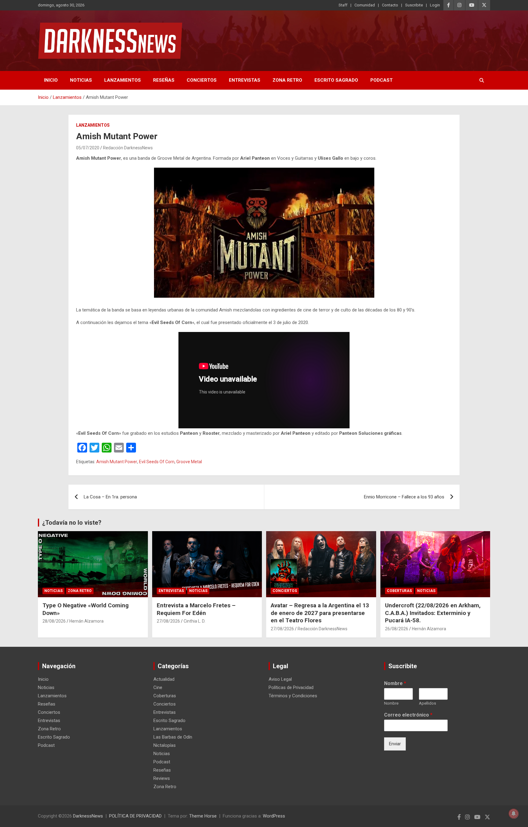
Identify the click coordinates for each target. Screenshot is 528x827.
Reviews (161, 778)
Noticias (81, 80)
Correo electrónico (408, 715)
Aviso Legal (280, 679)
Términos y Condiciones (293, 695)
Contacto (390, 5)
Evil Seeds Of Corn (156, 461)
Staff (343, 5)
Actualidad (163, 679)
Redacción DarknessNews (128, 147)
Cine (157, 687)
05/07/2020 (87, 147)
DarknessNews (88, 816)
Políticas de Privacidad (291, 687)
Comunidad (364, 5)
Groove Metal (189, 461)
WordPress (274, 816)
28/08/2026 (54, 621)
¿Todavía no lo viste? (71, 522)
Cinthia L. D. (194, 621)
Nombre (395, 683)
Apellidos (427, 703)
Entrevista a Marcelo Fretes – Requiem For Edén (196, 609)
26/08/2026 (396, 628)
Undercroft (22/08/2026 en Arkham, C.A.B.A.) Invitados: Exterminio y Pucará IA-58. (433, 613)
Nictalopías (164, 745)
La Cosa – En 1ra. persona (110, 497)
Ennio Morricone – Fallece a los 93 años (404, 497)
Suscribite (414, 5)
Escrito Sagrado (336, 80)
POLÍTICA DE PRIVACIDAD (135, 816)
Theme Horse (203, 816)
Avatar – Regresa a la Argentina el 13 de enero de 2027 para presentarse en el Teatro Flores (320, 613)
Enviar (395, 744)
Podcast (381, 80)
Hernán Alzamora (86, 621)
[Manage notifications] (514, 813)
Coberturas (399, 591)
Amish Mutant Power (116, 461)
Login (435, 5)
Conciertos (202, 80)
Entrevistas (244, 80)
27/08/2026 (168, 621)
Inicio (51, 80)
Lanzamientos (122, 80)
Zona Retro (287, 80)
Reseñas (163, 80)
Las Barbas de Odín (172, 737)
